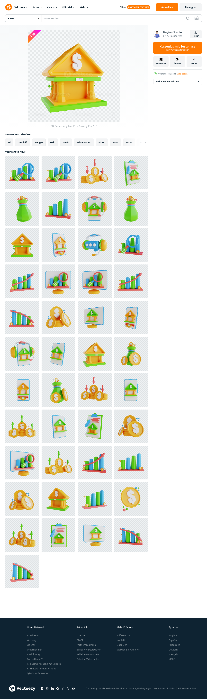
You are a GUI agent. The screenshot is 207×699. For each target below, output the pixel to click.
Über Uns (122, 644)
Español (173, 640)
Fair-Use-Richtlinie (187, 688)
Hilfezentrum (124, 635)
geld (52, 142)
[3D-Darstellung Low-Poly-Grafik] (58, 209)
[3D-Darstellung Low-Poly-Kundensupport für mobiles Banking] (95, 209)
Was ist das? (182, 73)
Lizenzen (81, 635)
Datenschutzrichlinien (164, 688)
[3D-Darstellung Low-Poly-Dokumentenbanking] (131, 172)
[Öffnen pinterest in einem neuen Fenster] (57, 688)
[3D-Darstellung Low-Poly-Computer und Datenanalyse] (58, 281)
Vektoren (19, 7)
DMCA (80, 640)
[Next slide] (143, 142)
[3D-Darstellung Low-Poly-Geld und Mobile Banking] (58, 245)
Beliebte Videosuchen (88, 659)
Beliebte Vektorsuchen (89, 649)
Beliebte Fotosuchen (88, 654)
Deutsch (173, 649)
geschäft (23, 142)
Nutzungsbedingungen (139, 688)
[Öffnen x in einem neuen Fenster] (68, 688)
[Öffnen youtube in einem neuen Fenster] (73, 688)
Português (174, 644)
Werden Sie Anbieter (128, 649)
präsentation (84, 142)
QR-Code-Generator (38, 673)
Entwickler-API (35, 659)
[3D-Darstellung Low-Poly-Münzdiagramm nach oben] (22, 426)
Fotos (36, 7)
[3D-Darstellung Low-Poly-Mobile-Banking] (58, 354)
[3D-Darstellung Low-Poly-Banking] (22, 245)
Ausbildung (33, 654)
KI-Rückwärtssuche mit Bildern (44, 663)
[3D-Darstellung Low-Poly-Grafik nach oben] (22, 281)
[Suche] (188, 18)
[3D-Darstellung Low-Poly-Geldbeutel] (22, 209)
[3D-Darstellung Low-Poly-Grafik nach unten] (22, 317)
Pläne (122, 7)
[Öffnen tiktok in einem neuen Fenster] (63, 688)
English (173, 635)
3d (9, 142)
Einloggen (190, 7)
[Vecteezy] (8, 7)
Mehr (83, 7)
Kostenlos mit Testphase (178, 47)
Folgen (195, 35)
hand (115, 142)
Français (173, 654)
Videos (50, 7)
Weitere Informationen (167, 81)
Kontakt (121, 640)
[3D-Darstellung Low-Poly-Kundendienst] (95, 245)
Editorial (67, 7)
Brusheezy (32, 635)
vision (101, 142)
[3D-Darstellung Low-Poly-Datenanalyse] (22, 172)
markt (66, 142)
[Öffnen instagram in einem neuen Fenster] (47, 688)
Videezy (31, 644)
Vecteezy (31, 640)
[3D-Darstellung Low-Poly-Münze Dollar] (131, 499)
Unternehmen (34, 649)
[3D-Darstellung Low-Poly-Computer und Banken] (95, 317)
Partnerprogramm (87, 644)
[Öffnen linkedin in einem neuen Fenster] (52, 688)
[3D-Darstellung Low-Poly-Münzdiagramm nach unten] (95, 172)
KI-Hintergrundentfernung (41, 668)
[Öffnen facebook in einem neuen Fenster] (42, 688)
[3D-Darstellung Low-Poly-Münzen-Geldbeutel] (131, 354)
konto (129, 142)
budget (39, 142)
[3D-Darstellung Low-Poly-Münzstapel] (58, 317)
